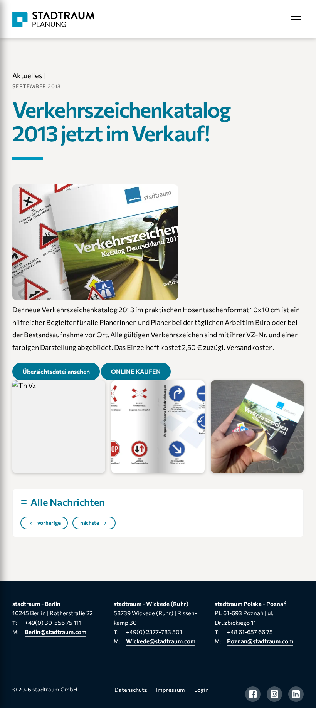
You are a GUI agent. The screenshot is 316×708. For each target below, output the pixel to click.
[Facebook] (253, 694)
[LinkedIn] (296, 694)
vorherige (49, 522)
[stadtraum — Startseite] (53, 19)
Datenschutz (130, 689)
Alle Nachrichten (67, 502)
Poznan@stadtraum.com (260, 641)
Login (201, 689)
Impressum (170, 689)
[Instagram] (274, 694)
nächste (89, 522)
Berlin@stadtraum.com (55, 631)
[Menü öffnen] (296, 19)
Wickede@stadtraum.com (160, 641)
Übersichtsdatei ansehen (56, 371)
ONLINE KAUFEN (136, 371)
